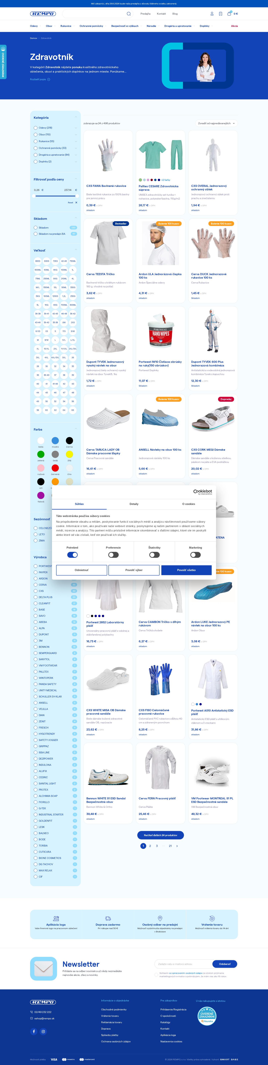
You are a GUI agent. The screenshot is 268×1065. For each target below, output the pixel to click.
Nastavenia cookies (171, 1041)
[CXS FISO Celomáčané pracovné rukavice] (160, 679)
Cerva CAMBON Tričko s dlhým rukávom (160, 623)
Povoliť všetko (186, 570)
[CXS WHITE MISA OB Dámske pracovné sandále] (108, 679)
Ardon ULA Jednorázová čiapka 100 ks (160, 276)
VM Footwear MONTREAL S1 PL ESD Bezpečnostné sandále (212, 800)
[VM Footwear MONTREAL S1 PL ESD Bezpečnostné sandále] (213, 767)
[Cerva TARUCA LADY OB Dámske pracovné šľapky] (108, 419)
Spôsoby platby (109, 1035)
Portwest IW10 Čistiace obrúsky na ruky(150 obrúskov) (160, 363)
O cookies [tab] (188, 503)
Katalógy (165, 1022)
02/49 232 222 (42, 1012)
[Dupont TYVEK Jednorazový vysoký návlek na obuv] (108, 331)
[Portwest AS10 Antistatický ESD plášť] (213, 679)
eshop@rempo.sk (44, 1018)
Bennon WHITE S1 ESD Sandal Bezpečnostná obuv (106, 800)
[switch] (113, 555)
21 (170, 845)
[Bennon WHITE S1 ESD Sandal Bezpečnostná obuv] (108, 767)
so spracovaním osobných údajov (186, 973)
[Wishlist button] (127, 135)
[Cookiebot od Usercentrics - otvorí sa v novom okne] (196, 492)
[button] (55, 179)
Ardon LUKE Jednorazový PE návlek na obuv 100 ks (210, 623)
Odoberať (224, 964)
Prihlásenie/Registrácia (173, 1009)
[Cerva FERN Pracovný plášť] (160, 767)
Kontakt (161, 13)
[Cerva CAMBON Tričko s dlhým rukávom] (160, 591)
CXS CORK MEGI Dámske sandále (208, 451)
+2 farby (165, 180)
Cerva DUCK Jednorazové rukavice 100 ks (208, 276)
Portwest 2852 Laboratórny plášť (105, 624)
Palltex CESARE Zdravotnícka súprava (158, 188)
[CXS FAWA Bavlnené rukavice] (108, 155)
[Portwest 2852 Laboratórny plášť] (108, 591)
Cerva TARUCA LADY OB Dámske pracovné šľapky (103, 451)
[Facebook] (33, 1031)
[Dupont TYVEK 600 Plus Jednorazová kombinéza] (213, 331)
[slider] (34, 196)
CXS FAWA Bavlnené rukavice (106, 185)
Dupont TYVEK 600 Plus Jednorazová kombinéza (207, 363)
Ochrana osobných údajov (116, 1041)
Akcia (234, 25)
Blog (175, 13)
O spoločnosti (168, 1015)
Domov (33, 38)
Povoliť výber (134, 570)
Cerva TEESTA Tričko (100, 274)
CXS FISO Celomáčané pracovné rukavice (154, 712)
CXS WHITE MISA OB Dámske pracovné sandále (106, 712)
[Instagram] (43, 1031)
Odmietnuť (82, 570)
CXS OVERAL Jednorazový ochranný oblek (209, 187)
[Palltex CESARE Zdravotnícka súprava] (160, 155)
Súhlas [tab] (79, 503)
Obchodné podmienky (114, 1009)
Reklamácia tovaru (111, 1022)
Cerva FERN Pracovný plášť (157, 798)
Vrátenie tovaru (110, 1015)
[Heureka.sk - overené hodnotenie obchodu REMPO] (207, 1016)
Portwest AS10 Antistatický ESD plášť (212, 712)
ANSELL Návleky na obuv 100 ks (160, 449)
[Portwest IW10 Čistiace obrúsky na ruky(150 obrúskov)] (160, 331)
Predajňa (145, 13)
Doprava (105, 1028)
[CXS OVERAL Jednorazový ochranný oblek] (213, 155)
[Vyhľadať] (128, 13)
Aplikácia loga (168, 1035)
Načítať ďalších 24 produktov (160, 835)
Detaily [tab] (134, 503)
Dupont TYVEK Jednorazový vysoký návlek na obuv (105, 363)
